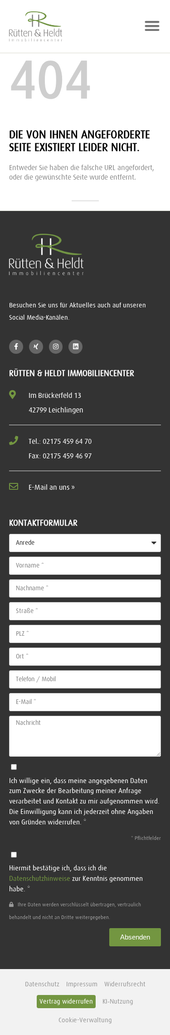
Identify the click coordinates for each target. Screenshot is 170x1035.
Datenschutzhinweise (39, 878)
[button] (153, 26)
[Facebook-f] (16, 347)
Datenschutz (42, 984)
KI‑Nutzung (117, 1001)
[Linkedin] (75, 347)
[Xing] (36, 347)
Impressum (81, 984)
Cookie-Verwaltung (85, 1020)
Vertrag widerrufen (66, 1001)
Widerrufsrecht (125, 984)
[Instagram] (56, 347)
